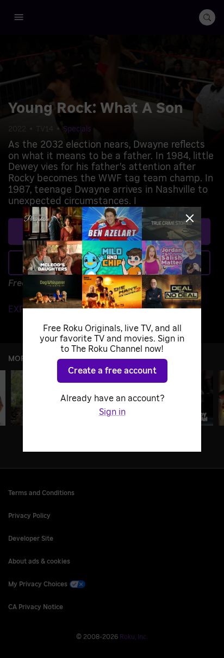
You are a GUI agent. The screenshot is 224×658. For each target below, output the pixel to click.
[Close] (189, 218)
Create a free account (112, 370)
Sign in (112, 412)
